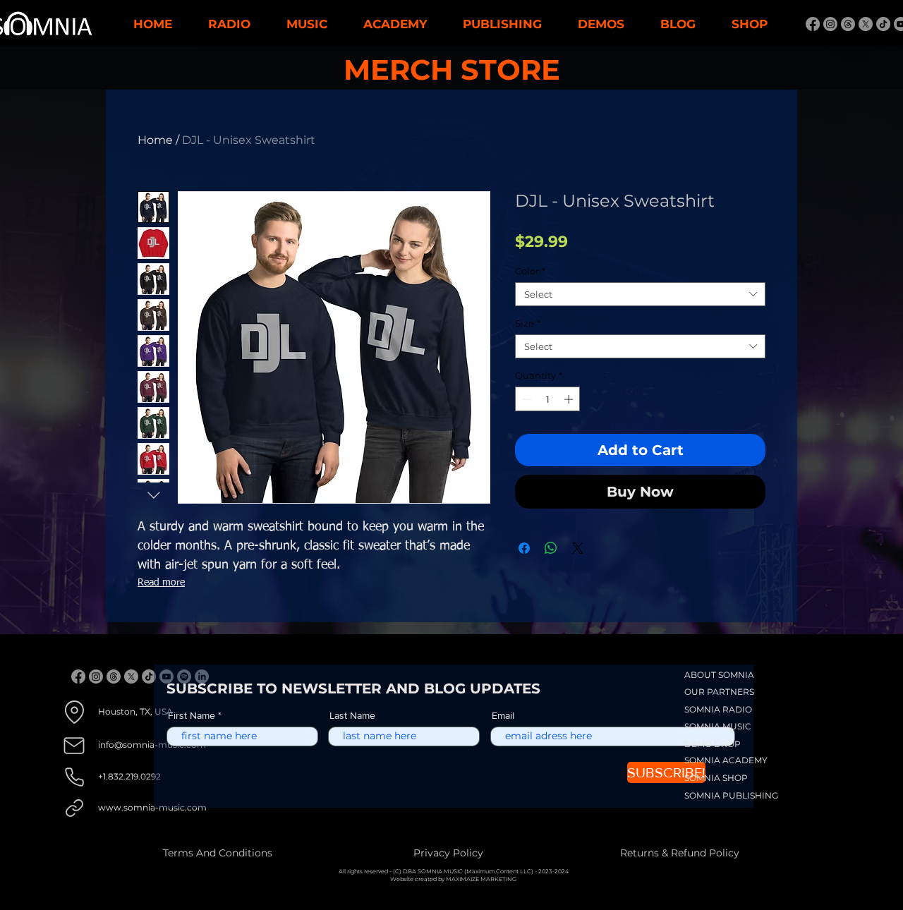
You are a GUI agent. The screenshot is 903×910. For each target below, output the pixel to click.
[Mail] (74, 745)
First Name (191, 715)
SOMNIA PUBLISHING (731, 795)
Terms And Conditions (217, 853)
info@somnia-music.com (152, 744)
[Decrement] (525, 399)
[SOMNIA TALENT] (813, 24)
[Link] (74, 808)
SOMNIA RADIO (718, 709)
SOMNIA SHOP (716, 777)
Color (530, 271)
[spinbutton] (548, 399)
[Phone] (74, 777)
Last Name (352, 715)
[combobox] (640, 294)
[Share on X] (577, 548)
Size (527, 323)
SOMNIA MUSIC (717, 726)
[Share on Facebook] (524, 548)
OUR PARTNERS (719, 691)
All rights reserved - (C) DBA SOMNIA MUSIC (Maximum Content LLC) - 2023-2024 (454, 871)
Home (155, 140)
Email (503, 715)
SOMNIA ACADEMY (726, 760)
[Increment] (570, 399)
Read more (161, 583)
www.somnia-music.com (152, 807)
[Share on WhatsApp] (551, 548)
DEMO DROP (712, 744)
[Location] (74, 712)
